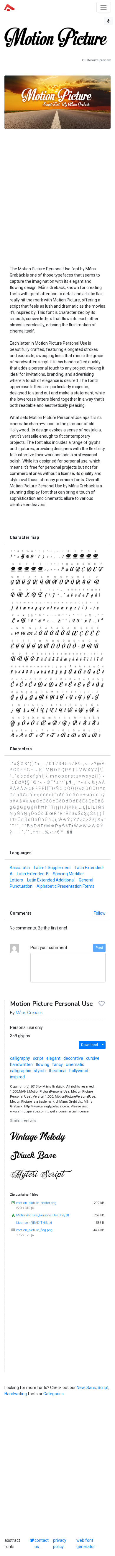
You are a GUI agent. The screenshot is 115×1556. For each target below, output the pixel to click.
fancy (57, 1064)
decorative (73, 1058)
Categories (53, 1393)
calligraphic (20, 1070)
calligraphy (20, 1058)
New (81, 1387)
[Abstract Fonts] (9, 7)
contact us (41, 1543)
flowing (42, 1064)
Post (99, 948)
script (38, 1058)
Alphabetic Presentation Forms (65, 886)
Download (89, 1045)
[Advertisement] (57, 190)
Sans (91, 1387)
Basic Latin (20, 867)
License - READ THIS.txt (34, 1223)
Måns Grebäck (29, 1012)
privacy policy (59, 1543)
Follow (100, 913)
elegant (53, 1058)
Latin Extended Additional (51, 880)
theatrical (57, 1070)
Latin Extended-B (33, 873)
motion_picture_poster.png (36, 1203)
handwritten (21, 1064)
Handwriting (15, 1393)
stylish (40, 1070)
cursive (92, 1058)
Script (103, 1387)
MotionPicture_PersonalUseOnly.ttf (42, 1215)
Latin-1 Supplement (52, 867)
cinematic (75, 1064)
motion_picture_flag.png (34, 1230)
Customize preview (96, 60)
